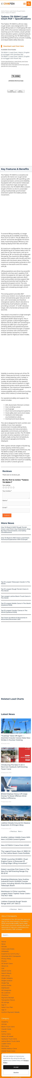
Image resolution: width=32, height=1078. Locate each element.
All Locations (5, 993)
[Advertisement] (16, 112)
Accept (16, 1067)
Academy (4, 1022)
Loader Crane (6, 1044)
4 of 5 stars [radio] (11, 487)
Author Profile (6, 985)
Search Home (6, 971)
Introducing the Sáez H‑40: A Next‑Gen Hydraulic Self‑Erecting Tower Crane (14, 767)
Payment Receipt (7, 997)
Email (4, 507)
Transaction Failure (8, 1000)
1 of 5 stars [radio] (3, 487)
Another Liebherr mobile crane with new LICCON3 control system (15, 838)
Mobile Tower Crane (8, 1051)
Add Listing (5, 976)
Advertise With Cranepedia (11, 956)
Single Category (7, 978)
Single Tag (5, 983)
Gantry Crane (6, 1034)
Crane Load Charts (11, 11)
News (3, 944)
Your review (7, 491)
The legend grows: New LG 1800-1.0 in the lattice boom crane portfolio (15, 852)
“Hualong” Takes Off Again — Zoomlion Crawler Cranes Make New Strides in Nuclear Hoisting (15, 738)
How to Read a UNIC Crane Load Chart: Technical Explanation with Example (15, 538)
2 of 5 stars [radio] (6, 487)
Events (3, 1031)
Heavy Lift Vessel (7, 1036)
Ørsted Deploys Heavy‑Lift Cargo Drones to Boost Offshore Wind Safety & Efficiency (14, 796)
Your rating (6, 485)
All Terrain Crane (7, 963)
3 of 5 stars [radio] (8, 487)
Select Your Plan (7, 1007)
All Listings (5, 1002)
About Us (4, 966)
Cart (2, 968)
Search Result (6, 973)
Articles (4, 946)
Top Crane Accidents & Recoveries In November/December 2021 (14, 618)
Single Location (6, 980)
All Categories (6, 990)
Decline (16, 1072)
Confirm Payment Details (10, 1012)
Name (5, 500)
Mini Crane (5, 1046)
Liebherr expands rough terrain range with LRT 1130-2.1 (14, 903)
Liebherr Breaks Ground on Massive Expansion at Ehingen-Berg (15, 824)
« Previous (13, 831)
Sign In (3, 1005)
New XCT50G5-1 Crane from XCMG (15, 845)
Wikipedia (5, 951)
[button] (24, 4)
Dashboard (5, 988)
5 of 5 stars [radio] (13, 487)
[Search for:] (16, 935)
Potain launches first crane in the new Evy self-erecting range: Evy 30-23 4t (15, 871)
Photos (3, 961)
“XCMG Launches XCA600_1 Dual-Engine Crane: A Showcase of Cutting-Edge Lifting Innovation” (14, 861)
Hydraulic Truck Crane (9, 1039)
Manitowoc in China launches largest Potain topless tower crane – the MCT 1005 (16, 893)
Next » (20, 831)
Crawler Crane (6, 1029)
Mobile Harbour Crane (9, 1048)
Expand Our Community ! (10, 954)
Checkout (4, 995)
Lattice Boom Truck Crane (10, 1041)
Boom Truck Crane (8, 1027)
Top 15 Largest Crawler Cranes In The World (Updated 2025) (14, 611)
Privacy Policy (6, 958)
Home (3, 11)
